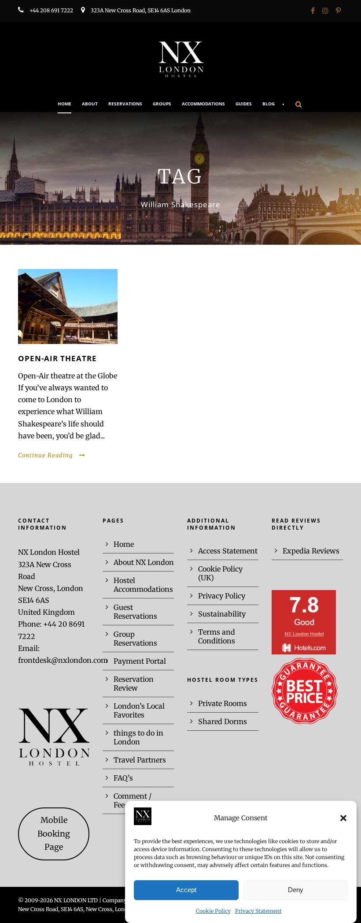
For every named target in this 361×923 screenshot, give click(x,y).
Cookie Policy (213, 911)
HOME (64, 104)
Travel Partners (140, 759)
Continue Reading (45, 455)
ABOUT (90, 104)
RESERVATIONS (125, 104)
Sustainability (222, 613)
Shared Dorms (222, 721)
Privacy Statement (258, 911)
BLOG (268, 104)
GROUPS (162, 104)
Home (124, 544)
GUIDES (244, 104)
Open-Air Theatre (57, 358)
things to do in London (138, 737)
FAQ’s (123, 778)
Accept (186, 889)
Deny (295, 889)
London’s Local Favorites (139, 710)
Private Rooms (222, 703)
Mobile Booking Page (53, 833)
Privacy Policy (221, 595)
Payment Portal (140, 661)
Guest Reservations (135, 611)
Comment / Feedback (132, 800)
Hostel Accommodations (143, 585)
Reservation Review (134, 683)
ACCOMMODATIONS (203, 104)
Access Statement (228, 550)
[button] (343, 818)
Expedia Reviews (311, 550)
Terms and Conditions (216, 636)
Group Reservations (135, 638)
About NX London (144, 562)
